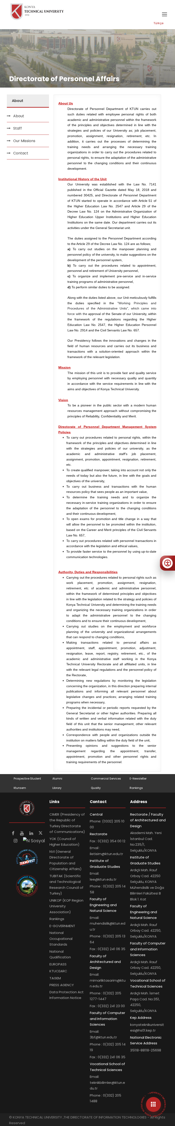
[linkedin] (31, 833)
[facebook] (13, 833)
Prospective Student (27, 778)
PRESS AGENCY (61, 985)
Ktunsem (20, 788)
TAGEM (55, 978)
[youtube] (22, 833)
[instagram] (16, 841)
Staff (17, 128)
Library (57, 788)
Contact (20, 153)
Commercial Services (106, 778)
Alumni (57, 778)
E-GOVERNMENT (62, 925)
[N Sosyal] (34, 841)
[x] (40, 833)
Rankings (136, 788)
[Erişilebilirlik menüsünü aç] (167, 563)
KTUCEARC (58, 971)
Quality (96, 788)
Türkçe (159, 23)
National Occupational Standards (60, 938)
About (18, 116)
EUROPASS (58, 964)
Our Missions (24, 140)
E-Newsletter (138, 778)
